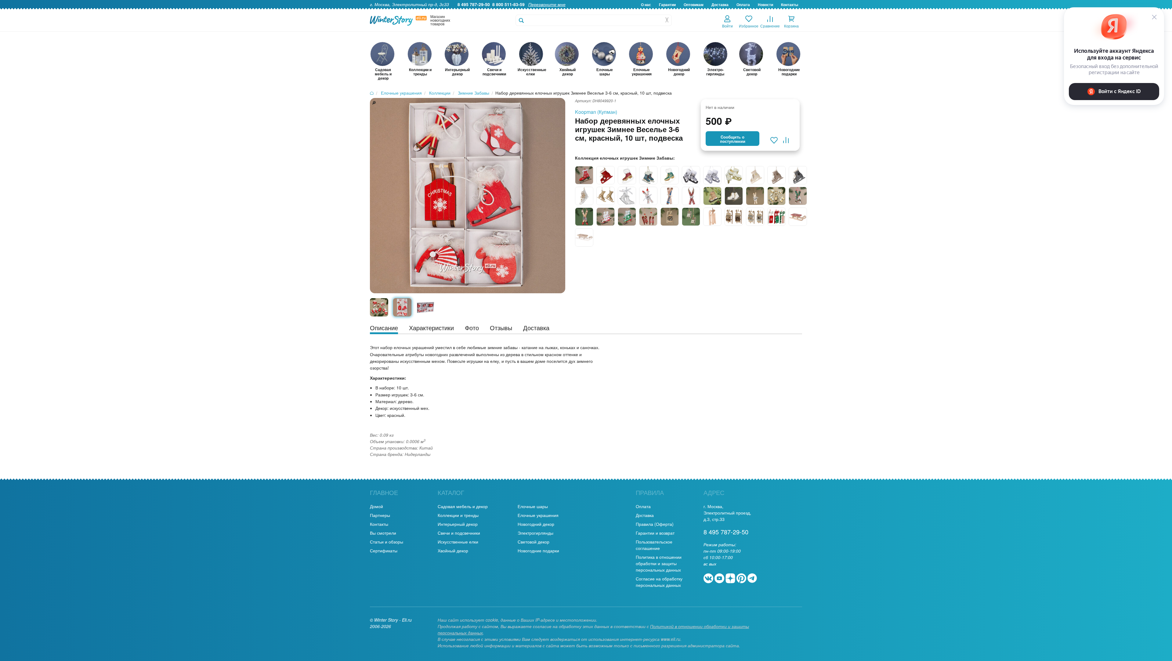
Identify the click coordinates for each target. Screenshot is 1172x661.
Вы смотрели (383, 533)
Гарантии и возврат (655, 533)
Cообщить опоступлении (732, 139)
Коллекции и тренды (458, 515)
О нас (646, 4)
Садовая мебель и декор (463, 506)
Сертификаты (383, 550)
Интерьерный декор (458, 524)
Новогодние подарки (538, 550)
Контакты (789, 4)
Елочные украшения (538, 515)
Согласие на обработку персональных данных (659, 582)
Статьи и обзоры (386, 542)
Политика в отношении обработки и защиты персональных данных (659, 563)
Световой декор (533, 542)
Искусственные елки (458, 542)
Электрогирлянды (535, 533)
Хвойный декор (453, 550)
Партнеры (380, 515)
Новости (765, 4)
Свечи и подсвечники (459, 533)
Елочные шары (533, 506)
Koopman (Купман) (596, 111)
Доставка (720, 4)
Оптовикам (694, 4)
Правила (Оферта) (655, 524)
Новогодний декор (536, 524)
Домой (376, 506)
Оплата (743, 4)
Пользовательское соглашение (654, 545)
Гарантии (667, 4)
